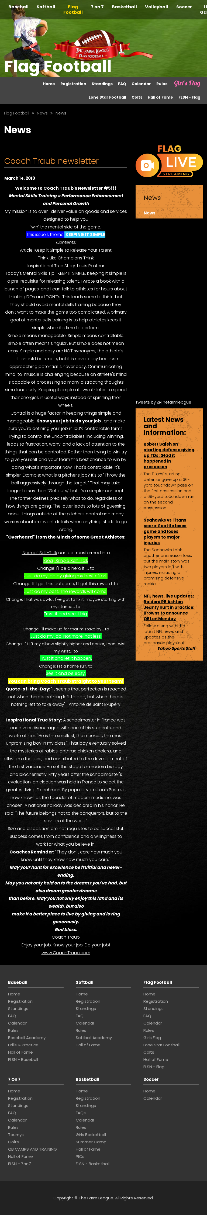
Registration (73, 83)
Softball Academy (94, 1037)
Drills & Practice (23, 1045)
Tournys (16, 1134)
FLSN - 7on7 (19, 1164)
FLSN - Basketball (92, 1164)
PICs (80, 1156)
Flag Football (73, 9)
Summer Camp (91, 1142)
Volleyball (156, 7)
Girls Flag (182, 83)
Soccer (184, 7)
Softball (46, 7)
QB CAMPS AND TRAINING (32, 1149)
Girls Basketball (91, 1134)
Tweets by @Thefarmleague (163, 402)
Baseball (18, 7)
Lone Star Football (107, 97)
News (150, 213)
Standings (102, 83)
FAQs (81, 1113)
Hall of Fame (160, 97)
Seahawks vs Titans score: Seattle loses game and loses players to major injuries (165, 531)
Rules (161, 83)
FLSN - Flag (189, 97)
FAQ (122, 83)
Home (49, 83)
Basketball (124, 7)
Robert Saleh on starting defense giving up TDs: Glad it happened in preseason (169, 455)
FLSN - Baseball (23, 1059)
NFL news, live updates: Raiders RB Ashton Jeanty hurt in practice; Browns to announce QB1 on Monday (169, 607)
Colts (137, 97)
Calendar (141, 83)
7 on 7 (97, 7)
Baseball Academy (27, 1037)
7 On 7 (14, 1079)
